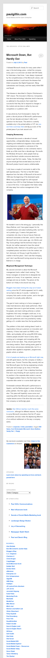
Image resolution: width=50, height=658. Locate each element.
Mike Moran (10, 604)
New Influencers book (19, 509)
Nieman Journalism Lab (14, 609)
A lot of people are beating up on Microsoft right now (24, 357)
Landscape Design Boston (21, 520)
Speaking (32, 39)
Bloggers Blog (11, 551)
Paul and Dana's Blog (19, 537)
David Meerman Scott (13, 564)
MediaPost (10, 601)
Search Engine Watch (13, 629)
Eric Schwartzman (12, 576)
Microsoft (26, 429)
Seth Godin (10, 634)
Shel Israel (10, 639)
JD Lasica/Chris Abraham (15, 586)
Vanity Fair (10, 431)
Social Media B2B (12, 641)
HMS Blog (9, 581)
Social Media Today (13, 649)
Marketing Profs (11, 596)
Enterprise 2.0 (11, 574)
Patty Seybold (11, 614)
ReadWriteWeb (11, 621)
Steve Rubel (10, 651)
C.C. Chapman (11, 554)
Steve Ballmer (35, 429)
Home (9, 39)
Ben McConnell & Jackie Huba (16, 549)
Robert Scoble (11, 624)
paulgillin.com (16, 14)
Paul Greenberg (11, 616)
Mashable (9, 599)
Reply (17, 431)
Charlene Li (10, 556)
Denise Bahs (10, 569)
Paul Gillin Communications (21, 504)
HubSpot (9, 584)
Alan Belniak (10, 546)
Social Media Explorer (13, 644)
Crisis (23, 427)
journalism (29, 427)
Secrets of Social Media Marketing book (26, 515)
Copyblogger (10, 561)
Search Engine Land (13, 626)
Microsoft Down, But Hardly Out (18, 56)
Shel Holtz (9, 636)
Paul (25, 62)
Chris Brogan (11, 559)
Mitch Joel (9, 606)
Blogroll (10, 543)
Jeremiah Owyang (12, 591)
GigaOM (9, 579)
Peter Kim (9, 619)
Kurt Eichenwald (17, 429)
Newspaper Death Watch (20, 532)
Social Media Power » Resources (17, 646)
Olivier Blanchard (12, 611)
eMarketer (10, 571)
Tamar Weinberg (12, 654)
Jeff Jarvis (10, 589)
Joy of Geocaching (18, 526)
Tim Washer (10, 656)
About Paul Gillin (20, 39)
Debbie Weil (10, 566)
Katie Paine (10, 594)
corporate (16, 427)
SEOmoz (9, 631)
